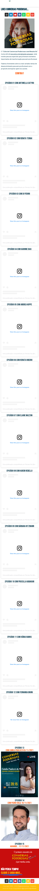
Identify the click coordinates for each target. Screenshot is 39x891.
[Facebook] (19, 15)
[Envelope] (32, 15)
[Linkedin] (11, 15)
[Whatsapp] (24, 15)
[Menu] (3, 3)
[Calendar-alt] (28, 15)
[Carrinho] (37, 3)
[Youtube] (15, 15)
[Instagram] (6, 15)
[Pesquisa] (28, 3)
